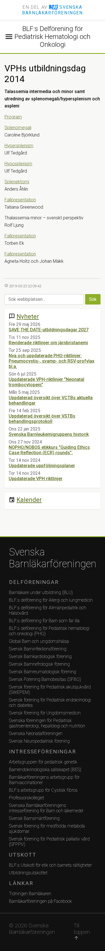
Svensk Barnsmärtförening (34, 818)
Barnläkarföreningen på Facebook (40, 901)
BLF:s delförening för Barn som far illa (44, 620)
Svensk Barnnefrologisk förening (39, 664)
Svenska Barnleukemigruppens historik (49, 434)
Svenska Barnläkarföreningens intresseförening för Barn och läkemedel (46, 808)
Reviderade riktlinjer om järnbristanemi (48, 342)
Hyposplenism (18, 163)
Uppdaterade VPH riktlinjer (35, 478)
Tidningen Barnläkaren (30, 893)
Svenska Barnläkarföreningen (52, 558)
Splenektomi (16, 181)
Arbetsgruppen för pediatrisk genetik (43, 762)
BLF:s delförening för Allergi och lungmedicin (51, 600)
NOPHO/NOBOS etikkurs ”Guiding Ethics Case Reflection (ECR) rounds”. (49, 450)
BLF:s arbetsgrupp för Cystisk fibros (43, 790)
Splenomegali (17, 127)
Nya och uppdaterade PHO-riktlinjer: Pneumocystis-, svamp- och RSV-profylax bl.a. (51, 361)
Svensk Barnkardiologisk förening (40, 656)
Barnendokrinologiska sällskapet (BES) (45, 769)
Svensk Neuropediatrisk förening (39, 741)
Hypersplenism (18, 145)
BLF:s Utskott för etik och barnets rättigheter (50, 865)
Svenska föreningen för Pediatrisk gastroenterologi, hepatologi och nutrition (47, 723)
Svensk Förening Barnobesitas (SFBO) (45, 679)
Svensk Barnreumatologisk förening (42, 671)
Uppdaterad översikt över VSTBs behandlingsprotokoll (42, 418)
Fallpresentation (20, 199)
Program (13, 117)
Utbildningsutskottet (28, 872)
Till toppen (82, 931)
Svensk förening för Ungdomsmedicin (45, 713)
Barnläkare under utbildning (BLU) (41, 592)
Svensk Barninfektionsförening (37, 649)
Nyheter (28, 316)
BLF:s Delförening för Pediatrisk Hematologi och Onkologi (52, 36)
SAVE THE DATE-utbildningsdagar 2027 (48, 329)
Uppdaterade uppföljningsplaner (42, 465)
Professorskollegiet (26, 797)
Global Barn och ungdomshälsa (39, 641)
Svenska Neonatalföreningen (35, 733)
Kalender (29, 499)
